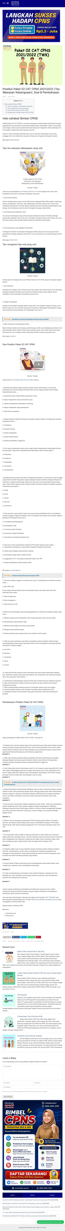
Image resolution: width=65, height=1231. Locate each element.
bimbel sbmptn (15, 140)
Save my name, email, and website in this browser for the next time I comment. (26, 1091)
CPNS (4, 96)
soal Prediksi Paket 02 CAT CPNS (30, 191)
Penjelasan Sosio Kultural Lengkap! (29, 1036)
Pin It (38, 937)
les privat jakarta (15, 570)
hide (21, 100)
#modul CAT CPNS (14, 941)
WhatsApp (31, 937)
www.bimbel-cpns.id (50, 899)
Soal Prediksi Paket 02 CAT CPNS (16, 110)
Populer (32, 1195)
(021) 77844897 (50, 897)
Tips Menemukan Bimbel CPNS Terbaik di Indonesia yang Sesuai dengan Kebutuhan (26, 1216)
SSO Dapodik (22, 995)
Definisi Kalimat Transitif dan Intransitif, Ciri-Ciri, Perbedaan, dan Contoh (22, 1203)
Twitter (24, 937)
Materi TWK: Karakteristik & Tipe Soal (30, 951)
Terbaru (12, 1195)
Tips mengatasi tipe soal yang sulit (17, 108)
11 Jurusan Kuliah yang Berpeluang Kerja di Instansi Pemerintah (20, 1212)
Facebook (16, 937)
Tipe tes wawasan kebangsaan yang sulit (18, 106)
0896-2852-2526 (33, 899)
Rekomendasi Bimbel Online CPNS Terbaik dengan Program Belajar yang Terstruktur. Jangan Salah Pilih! (31, 1207)
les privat (13, 336)
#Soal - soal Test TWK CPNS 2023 (32, 941)
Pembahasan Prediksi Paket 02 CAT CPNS (19, 112)
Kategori (52, 1195)
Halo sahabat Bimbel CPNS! (12, 104)
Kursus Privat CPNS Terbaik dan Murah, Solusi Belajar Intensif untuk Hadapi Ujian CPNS (27, 1200)
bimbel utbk (14, 240)
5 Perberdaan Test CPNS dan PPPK (29, 1016)
